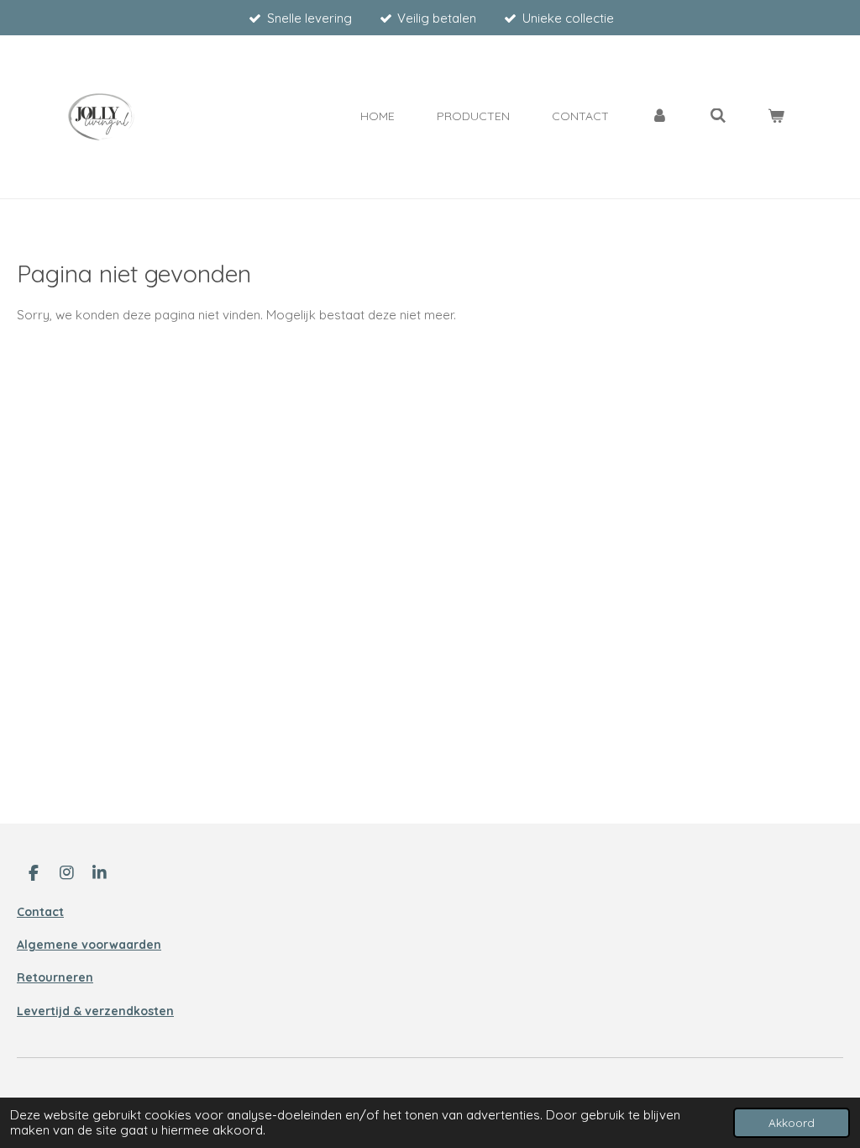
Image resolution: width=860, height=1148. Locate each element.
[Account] (659, 116)
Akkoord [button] (791, 1122)
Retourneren (55, 977)
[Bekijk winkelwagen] (776, 116)
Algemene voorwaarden (89, 944)
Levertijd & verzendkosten (95, 1011)
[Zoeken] (718, 116)
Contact (40, 911)
